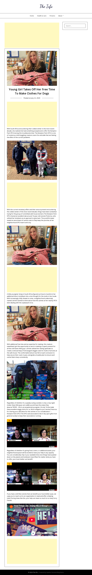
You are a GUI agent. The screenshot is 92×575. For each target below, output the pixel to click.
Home (32, 16)
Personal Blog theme (57, 572)
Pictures (52, 16)
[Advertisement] (32, 35)
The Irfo (46, 6)
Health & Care (41, 16)
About (60, 16)
